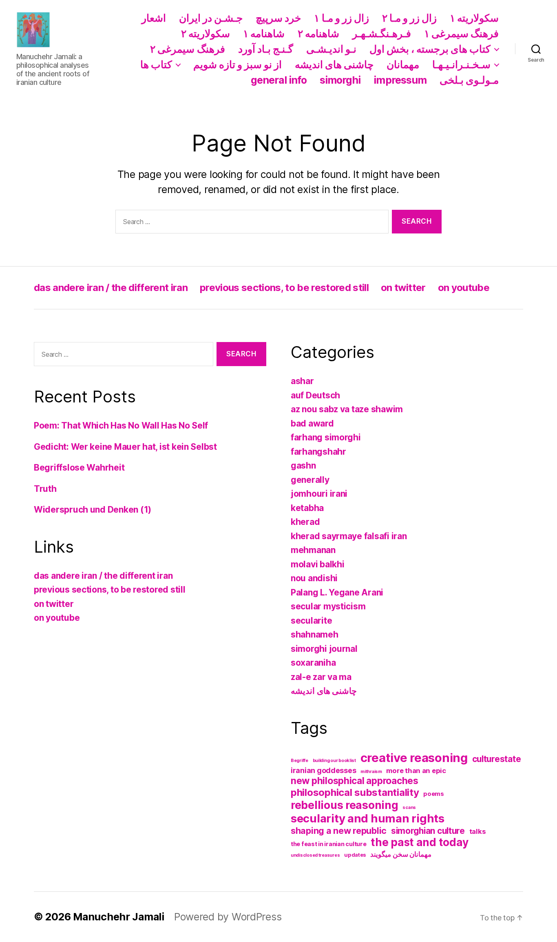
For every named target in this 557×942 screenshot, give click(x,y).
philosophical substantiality (355, 792)
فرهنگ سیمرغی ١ (461, 33)
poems (433, 793)
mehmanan (313, 550)
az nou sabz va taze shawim (347, 409)
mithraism (371, 771)
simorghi (340, 80)
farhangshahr (318, 452)
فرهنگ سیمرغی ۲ (187, 49)
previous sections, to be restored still (284, 287)
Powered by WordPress (228, 917)
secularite (311, 620)
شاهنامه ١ (264, 33)
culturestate (496, 759)
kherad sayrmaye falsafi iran (349, 536)
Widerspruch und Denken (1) (92, 509)
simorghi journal (324, 649)
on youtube (463, 287)
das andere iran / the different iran (111, 287)
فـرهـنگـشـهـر (381, 33)
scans (409, 807)
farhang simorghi (326, 437)
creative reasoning (414, 758)
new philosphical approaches (354, 780)
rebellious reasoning (344, 804)
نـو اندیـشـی (331, 49)
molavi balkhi (318, 564)
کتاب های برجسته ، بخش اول (430, 49)
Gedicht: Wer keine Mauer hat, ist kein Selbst (125, 447)
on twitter (403, 287)
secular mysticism (328, 606)
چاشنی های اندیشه (334, 64)
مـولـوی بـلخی (469, 80)
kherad (305, 522)
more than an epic (416, 770)
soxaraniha (313, 663)
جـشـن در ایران (211, 18)
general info (279, 80)
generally (310, 480)
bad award (312, 423)
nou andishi (314, 578)
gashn (303, 465)
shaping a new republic (339, 830)
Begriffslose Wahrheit (79, 467)
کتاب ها (156, 64)
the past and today (419, 842)
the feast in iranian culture (328, 843)
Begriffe (299, 760)
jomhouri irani (319, 494)
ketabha (307, 508)
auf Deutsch (315, 395)
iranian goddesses (323, 770)
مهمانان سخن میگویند (400, 854)
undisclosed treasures (315, 855)
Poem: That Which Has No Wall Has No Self (121, 425)
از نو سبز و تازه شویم (237, 64)
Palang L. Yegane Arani (337, 592)
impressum (400, 80)
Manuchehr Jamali (118, 917)
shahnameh (314, 634)
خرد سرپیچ (278, 18)
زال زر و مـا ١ (341, 18)
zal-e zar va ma (321, 677)
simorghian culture (428, 831)
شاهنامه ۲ (318, 33)
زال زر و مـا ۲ (409, 18)
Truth (45, 489)
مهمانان (403, 64)
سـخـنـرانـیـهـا (461, 64)
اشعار (153, 18)
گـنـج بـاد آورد (265, 49)
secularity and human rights (367, 818)
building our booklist (334, 760)
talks (477, 831)
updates (355, 854)
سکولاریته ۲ (205, 33)
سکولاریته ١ (474, 18)
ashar (302, 381)
